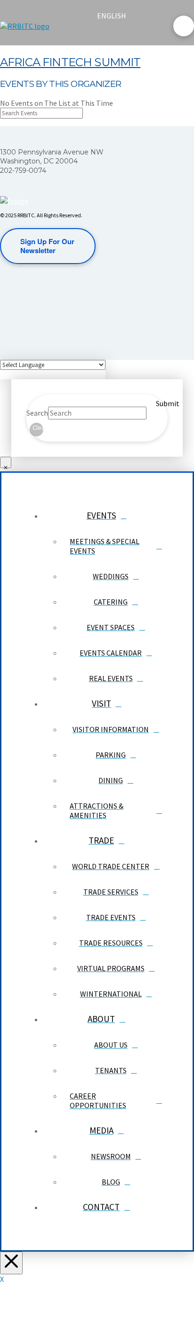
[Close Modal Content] (5, 462)
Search (37, 413)
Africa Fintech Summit (70, 62)
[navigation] (117, 16)
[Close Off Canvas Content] (11, 1263)
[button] (105, 34)
